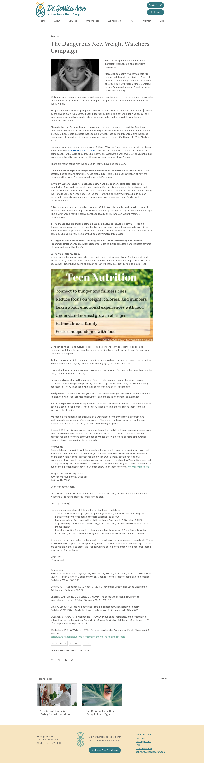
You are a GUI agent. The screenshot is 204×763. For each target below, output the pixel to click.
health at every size (60, 650)
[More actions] (151, 36)
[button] (57, 20)
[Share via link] (72, 659)
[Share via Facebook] (52, 659)
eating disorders (59, 643)
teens (86, 643)
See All (164, 678)
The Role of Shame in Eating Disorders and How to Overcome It (56, 712)
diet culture (75, 643)
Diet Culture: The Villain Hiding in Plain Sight (100, 712)
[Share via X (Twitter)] (58, 659)
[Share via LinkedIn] (65, 659)
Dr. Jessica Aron (66, 8)
